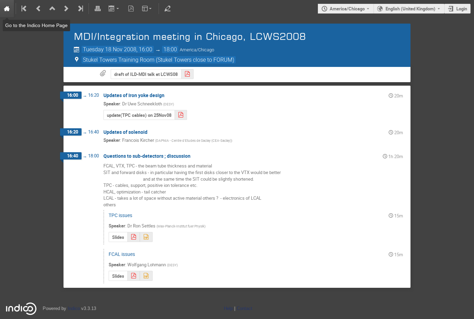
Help (228, 308)
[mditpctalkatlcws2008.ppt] (146, 237)
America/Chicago (347, 9)
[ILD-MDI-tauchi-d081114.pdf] (187, 74)
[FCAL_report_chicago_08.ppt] (146, 276)
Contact (244, 308)
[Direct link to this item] (169, 95)
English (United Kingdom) (410, 9)
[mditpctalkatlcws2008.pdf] (133, 237)
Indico (74, 308)
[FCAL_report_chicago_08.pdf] (133, 276)
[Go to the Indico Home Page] (7, 8)
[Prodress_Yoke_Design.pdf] (181, 115)
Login (461, 9)
